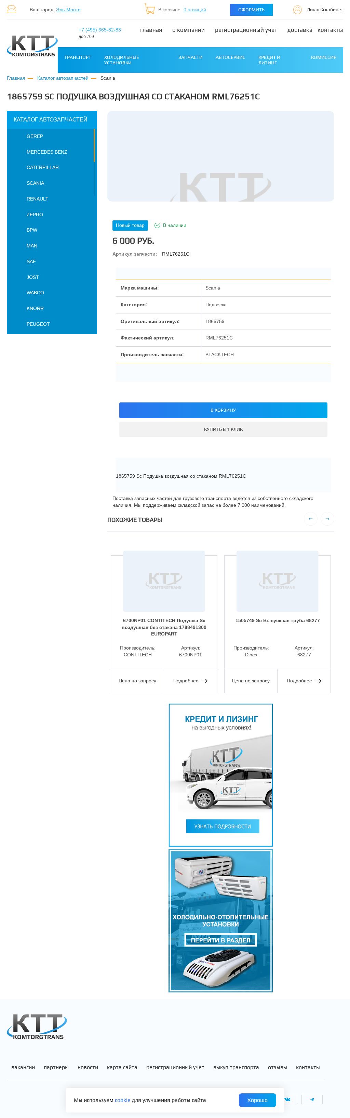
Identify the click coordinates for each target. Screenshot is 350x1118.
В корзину (223, 410)
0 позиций (195, 9)
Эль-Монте (68, 9)
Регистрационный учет (246, 30)
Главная (151, 30)
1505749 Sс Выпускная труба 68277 (277, 620)
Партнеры (56, 1067)
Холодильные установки (121, 59)
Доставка (299, 30)
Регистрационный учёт (175, 1067)
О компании (188, 30)
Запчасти (190, 57)
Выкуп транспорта (236, 1067)
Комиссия (324, 57)
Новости (88, 1067)
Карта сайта (122, 1067)
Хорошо (257, 1100)
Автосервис (230, 57)
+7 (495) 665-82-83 (100, 33)
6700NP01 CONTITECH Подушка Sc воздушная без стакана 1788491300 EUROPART (164, 627)
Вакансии (23, 1067)
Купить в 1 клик (223, 429)
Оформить (251, 9)
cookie (123, 1100)
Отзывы (277, 1067)
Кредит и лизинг (269, 59)
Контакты (330, 30)
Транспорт (77, 57)
